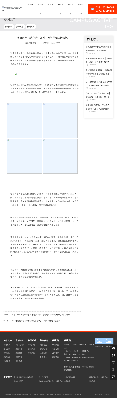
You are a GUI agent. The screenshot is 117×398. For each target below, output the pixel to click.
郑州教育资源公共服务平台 (98, 377)
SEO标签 (49, 394)
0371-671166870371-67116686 (105, 9)
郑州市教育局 (43, 377)
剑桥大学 (67, 381)
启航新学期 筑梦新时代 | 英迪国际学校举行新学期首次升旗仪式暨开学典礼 (99, 74)
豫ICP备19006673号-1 (102, 394)
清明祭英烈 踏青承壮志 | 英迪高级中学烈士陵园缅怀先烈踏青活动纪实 (99, 62)
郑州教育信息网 (69, 377)
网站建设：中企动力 (62, 394)
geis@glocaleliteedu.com (78, 354)
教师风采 (19, 26)
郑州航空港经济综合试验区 (23, 377)
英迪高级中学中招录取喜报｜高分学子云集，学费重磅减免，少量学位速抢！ (98, 50)
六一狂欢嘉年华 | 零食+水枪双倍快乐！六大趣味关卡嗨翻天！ (37, 321)
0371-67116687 (78, 345)
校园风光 (30, 26)
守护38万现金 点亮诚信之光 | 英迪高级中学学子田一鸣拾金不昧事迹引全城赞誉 (98, 97)
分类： (27, 43)
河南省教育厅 (18, 381)
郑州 (71, 394)
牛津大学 (92, 381)
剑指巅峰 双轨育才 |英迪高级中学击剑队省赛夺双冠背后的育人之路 (98, 109)
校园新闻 (8, 26)
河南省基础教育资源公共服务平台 (51, 381)
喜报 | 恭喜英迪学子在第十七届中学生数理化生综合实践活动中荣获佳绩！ (42, 314)
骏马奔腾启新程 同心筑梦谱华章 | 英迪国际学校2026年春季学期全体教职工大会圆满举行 (99, 85)
